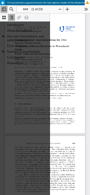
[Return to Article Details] (2, 2)
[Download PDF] (87, 2)
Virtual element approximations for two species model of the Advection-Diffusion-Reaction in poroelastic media (48, 2)
